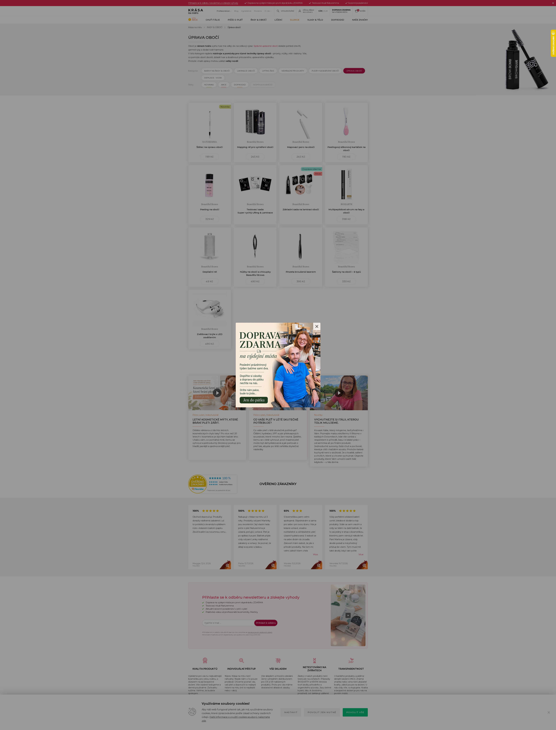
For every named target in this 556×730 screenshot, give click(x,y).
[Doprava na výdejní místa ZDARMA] (278, 364)
